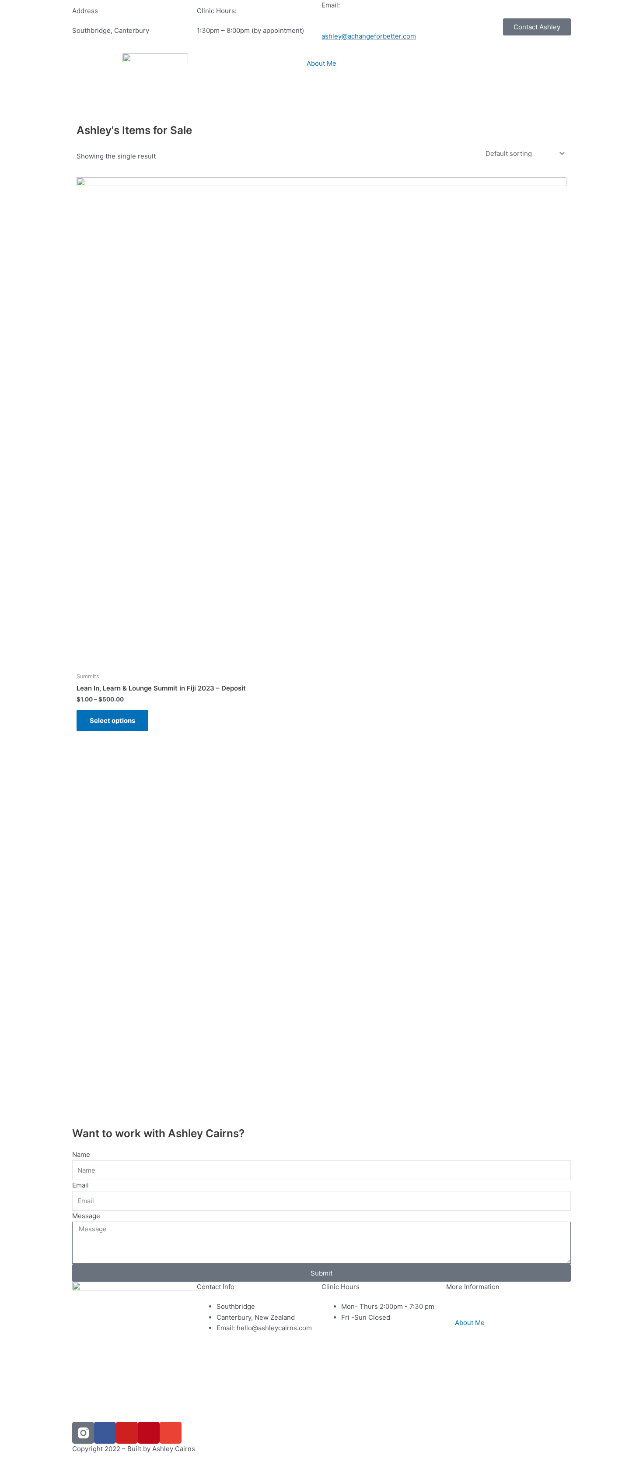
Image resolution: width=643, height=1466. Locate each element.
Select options (112, 720)
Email (80, 1185)
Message (86, 1216)
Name (81, 1154)
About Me (321, 63)
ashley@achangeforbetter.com (369, 36)
